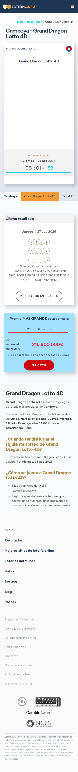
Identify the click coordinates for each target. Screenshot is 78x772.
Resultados (34, 21)
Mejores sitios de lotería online (29, 550)
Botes (9, 571)
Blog (8, 592)
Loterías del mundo (20, 561)
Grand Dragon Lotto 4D (39, 196)
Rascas (10, 602)
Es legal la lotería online (20, 637)
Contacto (11, 656)
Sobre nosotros (15, 647)
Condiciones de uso (18, 665)
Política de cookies (17, 674)
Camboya (10, 196)
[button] (72, 6)
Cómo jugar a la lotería (20, 628)
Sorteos (11, 581)
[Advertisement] (39, 108)
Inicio (19, 21)
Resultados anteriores (39, 296)
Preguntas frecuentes (20, 619)
